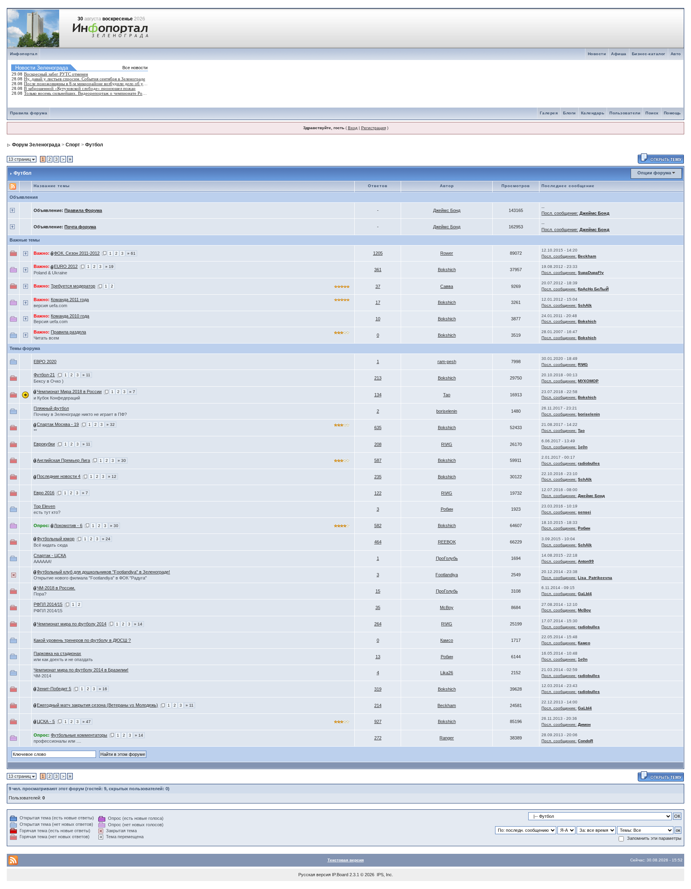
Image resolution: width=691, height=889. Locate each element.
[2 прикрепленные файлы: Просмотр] (35, 460)
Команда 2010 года (70, 316)
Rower (446, 253)
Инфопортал (23, 54)
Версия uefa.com (51, 321)
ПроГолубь (447, 558)
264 (377, 623)
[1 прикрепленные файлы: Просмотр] (35, 587)
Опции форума (654, 172)
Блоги (569, 113)
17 (377, 302)
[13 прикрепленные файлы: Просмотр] (35, 424)
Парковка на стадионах (57, 653)
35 (377, 607)
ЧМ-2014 (42, 675)
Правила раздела (68, 332)
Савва (446, 286)
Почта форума (80, 226)
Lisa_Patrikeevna (595, 577)
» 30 (122, 460)
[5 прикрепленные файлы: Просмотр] (52, 266)
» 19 (109, 266)
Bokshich (447, 269)
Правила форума (28, 113)
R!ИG (583, 364)
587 (377, 460)
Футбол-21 (44, 374)
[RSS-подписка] (13, 186)
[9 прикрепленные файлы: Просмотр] (52, 253)
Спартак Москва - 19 (58, 424)
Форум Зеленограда (36, 145)
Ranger (446, 737)
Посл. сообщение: (559, 213)
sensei (584, 512)
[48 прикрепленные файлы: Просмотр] (35, 538)
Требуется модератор (73, 286)
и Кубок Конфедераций (57, 398)
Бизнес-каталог (648, 54)
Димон (584, 724)
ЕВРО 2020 (45, 361)
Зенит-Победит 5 (54, 688)
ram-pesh (446, 361)
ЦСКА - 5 (46, 721)
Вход (352, 128)
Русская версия (314, 874)
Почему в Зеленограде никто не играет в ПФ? (80, 414)
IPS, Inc (384, 874)
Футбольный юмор (55, 538)
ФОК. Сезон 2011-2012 (77, 253)
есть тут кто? (47, 512)
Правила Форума (83, 210)
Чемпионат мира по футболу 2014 (71, 623)
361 (377, 269)
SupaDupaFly (591, 272)
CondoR (585, 741)
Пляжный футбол (51, 408)
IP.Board (340, 874)
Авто (676, 54)
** (35, 430)
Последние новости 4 (58, 476)
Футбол (94, 145)
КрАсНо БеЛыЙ (593, 289)
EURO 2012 (66, 266)
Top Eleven (44, 506)
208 (377, 444)
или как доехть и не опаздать (63, 659)
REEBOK (447, 541)
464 (377, 541)
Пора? (40, 593)
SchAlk (585, 305)
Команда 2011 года (70, 299)
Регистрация (373, 128)
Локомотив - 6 (68, 525)
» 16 (103, 689)
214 (377, 705)
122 (377, 493)
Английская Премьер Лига (63, 460)
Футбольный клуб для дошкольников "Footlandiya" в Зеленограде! (103, 571)
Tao (446, 394)
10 (377, 318)
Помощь (672, 113)
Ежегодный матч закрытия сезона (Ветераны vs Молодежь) (97, 705)
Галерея (549, 113)
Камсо (446, 640)
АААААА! (43, 561)
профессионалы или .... (57, 741)
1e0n (582, 447)
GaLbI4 (585, 593)
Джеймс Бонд (446, 210)
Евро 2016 (44, 492)
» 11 (86, 375)
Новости (597, 54)
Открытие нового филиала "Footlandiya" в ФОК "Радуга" (90, 577)
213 (377, 378)
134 (377, 394)
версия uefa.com (50, 305)
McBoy (446, 607)
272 (377, 737)
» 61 (131, 253)
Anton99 (586, 561)
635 (377, 427)
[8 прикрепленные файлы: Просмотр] (35, 623)
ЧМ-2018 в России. (56, 587)
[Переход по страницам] (104, 253)
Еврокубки (44, 444)
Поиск (652, 113)
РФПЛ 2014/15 (48, 604)
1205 (378, 253)
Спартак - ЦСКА (50, 555)
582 (377, 525)
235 (377, 476)
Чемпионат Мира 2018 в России (69, 391)
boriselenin (446, 411)
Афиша (619, 54)
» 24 (106, 539)
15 (377, 591)
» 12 (112, 476)
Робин (447, 509)
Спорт (73, 145)
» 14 (138, 624)
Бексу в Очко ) (49, 381)
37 (377, 286)
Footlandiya (446, 574)
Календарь (593, 113)
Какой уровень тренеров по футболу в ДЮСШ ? (82, 640)
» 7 (132, 392)
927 (377, 721)
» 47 (86, 721)
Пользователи (624, 113)
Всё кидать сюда (51, 545)
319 (377, 689)
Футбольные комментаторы (79, 735)
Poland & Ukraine (50, 272)
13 (377, 656)
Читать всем (46, 338)
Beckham (587, 256)
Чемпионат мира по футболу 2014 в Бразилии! (81, 669)
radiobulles (589, 463)
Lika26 (446, 672)
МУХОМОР (588, 381)
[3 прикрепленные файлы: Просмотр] (35, 571)
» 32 (110, 424)
